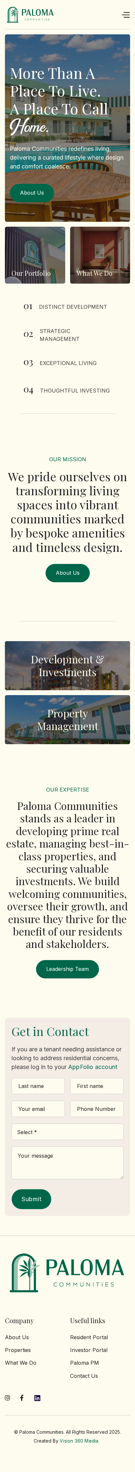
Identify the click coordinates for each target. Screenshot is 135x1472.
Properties (18, 1350)
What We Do (20, 1362)
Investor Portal (88, 1350)
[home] (30, 15)
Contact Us (84, 1376)
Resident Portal (89, 1337)
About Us (17, 1337)
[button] (125, 15)
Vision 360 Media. (79, 1441)
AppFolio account (92, 1066)
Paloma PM (84, 1362)
